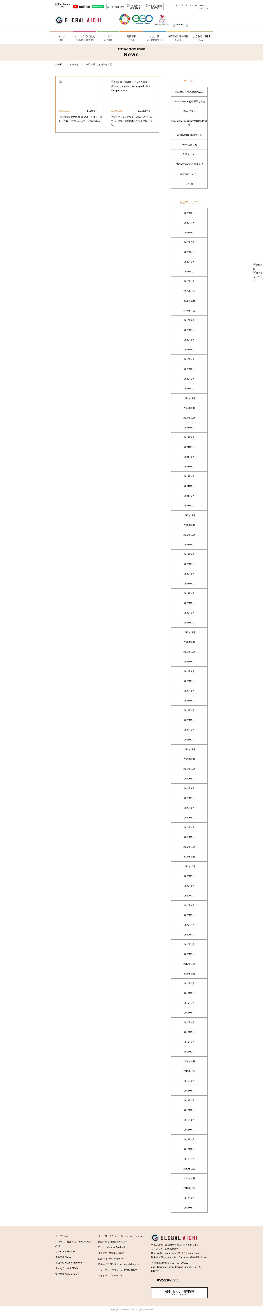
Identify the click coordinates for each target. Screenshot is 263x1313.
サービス (108, 38)
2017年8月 (189, 1207)
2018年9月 (189, 1081)
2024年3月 (189, 486)
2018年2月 (189, 1149)
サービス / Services (65, 1251)
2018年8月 (189, 1090)
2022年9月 (189, 661)
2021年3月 (189, 837)
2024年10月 (189, 418)
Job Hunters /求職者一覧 (189, 134)
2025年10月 (189, 310)
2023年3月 (189, 603)
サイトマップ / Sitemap (110, 1275)
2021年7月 (189, 798)
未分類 (189, 183)
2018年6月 (189, 1110)
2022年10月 (189, 652)
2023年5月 (189, 583)
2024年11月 (189, 408)
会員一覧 (154, 38)
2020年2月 (189, 944)
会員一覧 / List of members (68, 1262)
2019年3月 (189, 1032)
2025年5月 (189, 349)
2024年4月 (189, 476)
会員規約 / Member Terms (111, 1253)
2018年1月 (189, 1159)
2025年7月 (189, 330)
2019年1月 (189, 1051)
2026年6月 (189, 232)
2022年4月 (189, 710)
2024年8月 (189, 437)
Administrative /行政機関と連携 (189, 101)
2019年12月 (189, 964)
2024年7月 (189, 447)
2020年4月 (189, 925)
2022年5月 (189, 700)
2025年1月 (189, 388)
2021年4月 (189, 827)
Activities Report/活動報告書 (189, 91)
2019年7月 (189, 1003)
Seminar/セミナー (189, 174)
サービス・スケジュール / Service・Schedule (191, 7)
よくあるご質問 (201, 38)
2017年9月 (189, 1198)
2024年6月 (189, 457)
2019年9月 (189, 983)
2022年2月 (189, 730)
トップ (61, 38)
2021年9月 (189, 778)
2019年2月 (189, 1042)
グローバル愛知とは (85, 38)
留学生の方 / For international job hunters (118, 1264)
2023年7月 (189, 564)
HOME (58, 64)
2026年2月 (189, 271)
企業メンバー (189, 154)
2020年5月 (189, 915)
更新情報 (131, 38)
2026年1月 (189, 281)
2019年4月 (189, 1022)
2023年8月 (189, 554)
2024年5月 (189, 466)
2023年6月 (189, 574)
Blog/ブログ (189, 111)
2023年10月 (189, 535)
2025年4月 (189, 359)
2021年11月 (189, 759)
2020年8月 (189, 886)
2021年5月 (189, 817)
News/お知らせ (189, 144)
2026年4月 (189, 252)
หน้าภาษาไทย (136, 6)
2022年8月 (189, 671)
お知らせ (73, 64)
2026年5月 (189, 242)
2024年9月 (189, 427)
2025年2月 (189, 379)
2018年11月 (189, 1061)
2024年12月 (189, 398)
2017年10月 (189, 1188)
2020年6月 (189, 905)
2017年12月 (189, 1168)
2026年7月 (189, 223)
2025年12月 (189, 291)
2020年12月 (189, 847)
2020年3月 (189, 934)
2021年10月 (189, 769)
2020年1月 (189, 954)
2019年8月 (189, 993)
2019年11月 (189, 973)
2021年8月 (189, 788)
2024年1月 (189, 505)
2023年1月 (189, 622)
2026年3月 (189, 262)
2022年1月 (189, 739)
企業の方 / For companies (111, 1258)
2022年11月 (189, 642)
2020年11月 (189, 856)
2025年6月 (189, 340)
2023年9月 (189, 544)
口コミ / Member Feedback (112, 1247)
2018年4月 (189, 1129)
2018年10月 (189, 1071)
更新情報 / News (63, 1257)
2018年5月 (189, 1120)
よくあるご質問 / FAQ (66, 1268)
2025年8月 (189, 320)
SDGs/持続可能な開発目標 (189, 164)
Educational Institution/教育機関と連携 (189, 123)
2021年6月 (189, 808)
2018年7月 (189, 1100)
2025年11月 (189, 301)
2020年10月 (189, 866)
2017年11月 (189, 1178)
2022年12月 (189, 632)
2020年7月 (189, 895)
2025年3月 (189, 369)
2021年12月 (189, 749)
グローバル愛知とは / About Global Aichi (73, 1243)
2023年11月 (189, 525)
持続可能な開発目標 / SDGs (112, 1241)
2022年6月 (189, 691)
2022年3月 (189, 720)
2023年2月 (189, 613)
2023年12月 (189, 515)
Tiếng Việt (154, 8)
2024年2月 (189, 496)
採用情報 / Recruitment (67, 1274)
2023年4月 (189, 593)
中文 (122, 6)
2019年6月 (189, 1012)
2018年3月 (189, 1139)
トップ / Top (61, 1236)
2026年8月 (189, 213)
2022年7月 (189, 681)
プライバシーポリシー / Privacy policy (117, 1270)
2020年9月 (189, 876)
